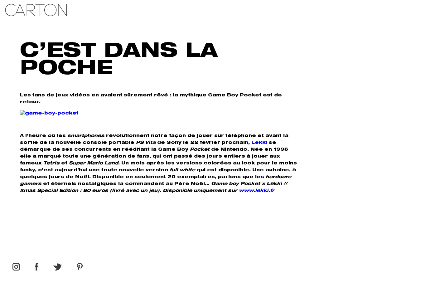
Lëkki (259, 143)
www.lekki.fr (256, 191)
